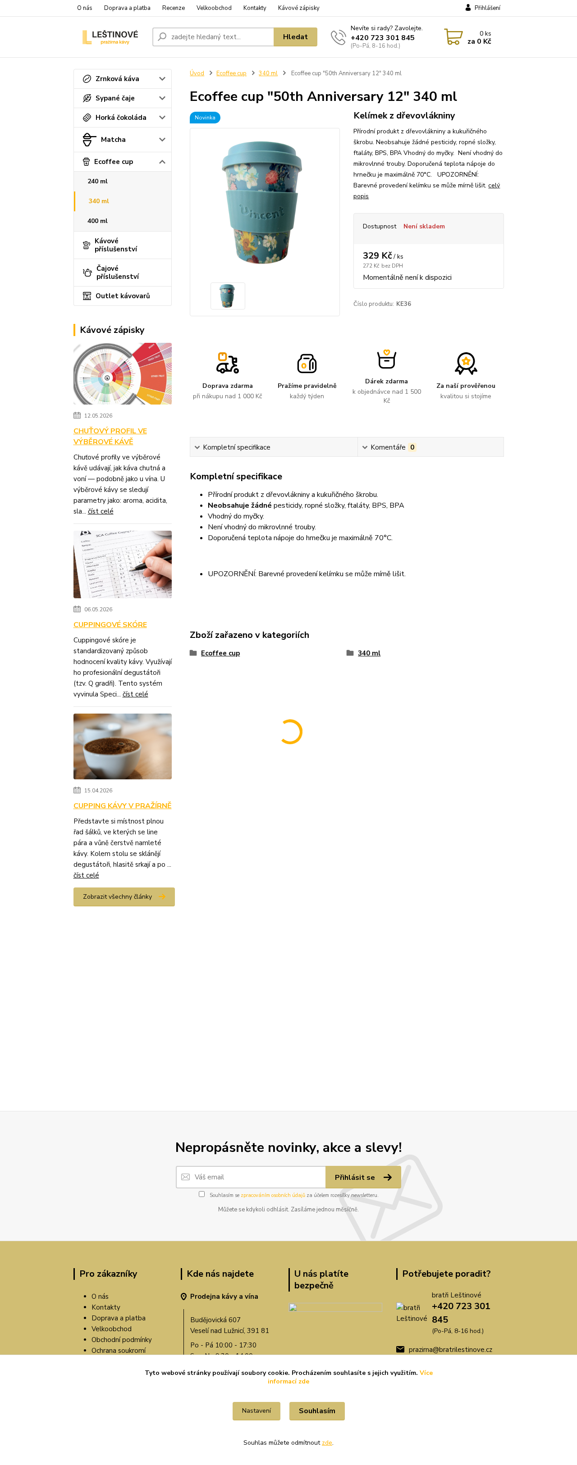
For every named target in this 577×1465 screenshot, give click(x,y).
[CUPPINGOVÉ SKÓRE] (122, 566)
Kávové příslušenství (116, 245)
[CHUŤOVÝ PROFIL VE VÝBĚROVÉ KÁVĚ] (122, 375)
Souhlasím (317, 1411)
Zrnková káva (117, 78)
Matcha (113, 139)
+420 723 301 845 (383, 38)
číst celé (101, 511)
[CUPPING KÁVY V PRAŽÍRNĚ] (122, 748)
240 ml (97, 181)
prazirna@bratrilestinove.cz (450, 1349)
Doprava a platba (127, 8)
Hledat (295, 37)
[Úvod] (109, 36)
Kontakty (254, 8)
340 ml (99, 201)
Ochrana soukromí (119, 1350)
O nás (84, 8)
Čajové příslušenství (117, 272)
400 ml (97, 221)
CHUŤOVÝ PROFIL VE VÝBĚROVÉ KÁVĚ (110, 436)
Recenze (173, 8)
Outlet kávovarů (123, 295)
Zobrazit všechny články (117, 896)
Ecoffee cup (113, 161)
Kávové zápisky (299, 8)
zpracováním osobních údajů (273, 1195)
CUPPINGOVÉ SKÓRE (110, 625)
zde (327, 1442)
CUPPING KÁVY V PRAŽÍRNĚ (122, 806)
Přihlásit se (356, 1178)
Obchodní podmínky (122, 1339)
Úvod (197, 73)
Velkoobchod (214, 8)
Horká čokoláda (121, 117)
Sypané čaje (115, 98)
